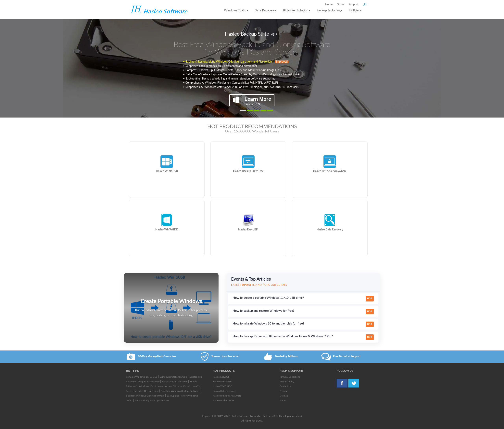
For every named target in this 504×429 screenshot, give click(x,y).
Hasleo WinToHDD (222, 386)
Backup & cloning (330, 10)
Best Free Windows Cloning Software (145, 396)
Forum (283, 400)
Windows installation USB (173, 377)
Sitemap (284, 396)
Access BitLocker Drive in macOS (182, 386)
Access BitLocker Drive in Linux (142, 391)
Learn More (258, 101)
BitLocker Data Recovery (174, 381)
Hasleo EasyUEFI (221, 377)
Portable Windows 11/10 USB (142, 377)
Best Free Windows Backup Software (180, 391)
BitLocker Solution (297, 10)
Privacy (283, 391)
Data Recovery (266, 10)
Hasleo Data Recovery (224, 391)
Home (329, 4)
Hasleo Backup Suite (223, 400)
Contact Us (285, 386)
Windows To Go (236, 10)
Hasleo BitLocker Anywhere (227, 396)
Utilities (355, 10)
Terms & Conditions (290, 377)
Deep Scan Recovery (148, 381)
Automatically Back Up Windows (152, 400)
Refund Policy (287, 381)
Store (340, 4)
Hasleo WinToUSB (222, 381)
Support (353, 4)
